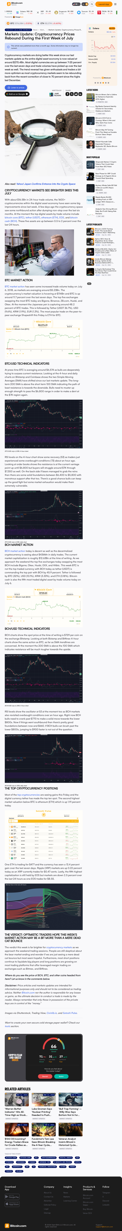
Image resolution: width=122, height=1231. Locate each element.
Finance (32, 1162)
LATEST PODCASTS (94, 224)
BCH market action (15, 550)
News (35, 30)
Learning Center (70, 1201)
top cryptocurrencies (28, 794)
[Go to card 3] (100, 83)
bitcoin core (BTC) (14, 217)
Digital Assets (66, 1157)
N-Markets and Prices (62, 1162)
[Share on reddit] (76, 94)
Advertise (48, 1201)
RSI (7, 1166)
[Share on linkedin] (80, 94)
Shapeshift (17, 1166)
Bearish (45, 1076)
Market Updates (43, 30)
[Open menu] (115, 4)
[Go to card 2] (98, 83)
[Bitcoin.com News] (15, 4)
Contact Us (48, 1196)
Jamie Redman (57, 94)
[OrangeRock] (18, 17)
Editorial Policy (50, 1205)
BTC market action (15, 286)
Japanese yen (45, 1162)
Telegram (106, 1192)
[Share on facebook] (67, 94)
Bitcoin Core (25, 1157)
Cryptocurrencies (48, 1157)
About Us (47, 1192)
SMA (27, 1166)
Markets (66, 1196)
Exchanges (21, 1162)
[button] (26, 94)
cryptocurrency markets (59, 947)
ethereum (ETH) (49, 217)
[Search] (91, 4)
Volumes (19, 1171)
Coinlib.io (51, 1012)
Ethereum (9, 1162)
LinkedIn (105, 1205)
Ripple (77, 1162)
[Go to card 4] (103, 83)
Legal (46, 1209)
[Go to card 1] (95, 83)
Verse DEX (87, 1213)
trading (9, 1171)
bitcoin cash (11, 1157)
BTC (36, 1157)
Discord (105, 1201)
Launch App (104, 4)
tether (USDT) (33, 217)
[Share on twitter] (72, 94)
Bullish (61, 1076)
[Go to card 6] (108, 83)
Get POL (112, 28)
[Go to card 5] (106, 83)
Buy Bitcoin (88, 1209)
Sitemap (47, 1213)
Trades (72, 1166)
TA (34, 1166)
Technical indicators (47, 1166)
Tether (62, 1166)
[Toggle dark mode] (84, 4)
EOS (61, 217)
